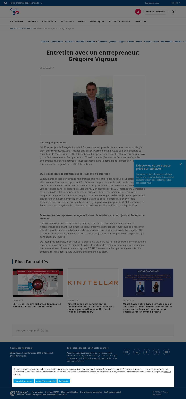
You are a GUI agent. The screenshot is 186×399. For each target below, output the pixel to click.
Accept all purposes (23, 381)
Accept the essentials (45, 381)
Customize (63, 381)
